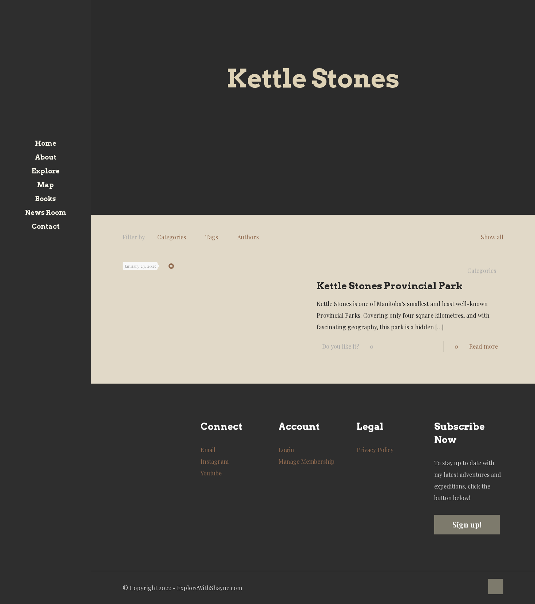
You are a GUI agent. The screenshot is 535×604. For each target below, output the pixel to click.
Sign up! (467, 524)
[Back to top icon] (495, 586)
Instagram (215, 461)
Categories (171, 237)
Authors (248, 237)
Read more (483, 346)
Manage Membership (306, 461)
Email (208, 450)
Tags (211, 237)
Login (286, 450)
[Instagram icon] (50, 594)
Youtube (211, 473)
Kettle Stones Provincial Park (390, 285)
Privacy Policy (374, 450)
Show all (492, 237)
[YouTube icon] (41, 594)
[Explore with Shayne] (45, 68)
